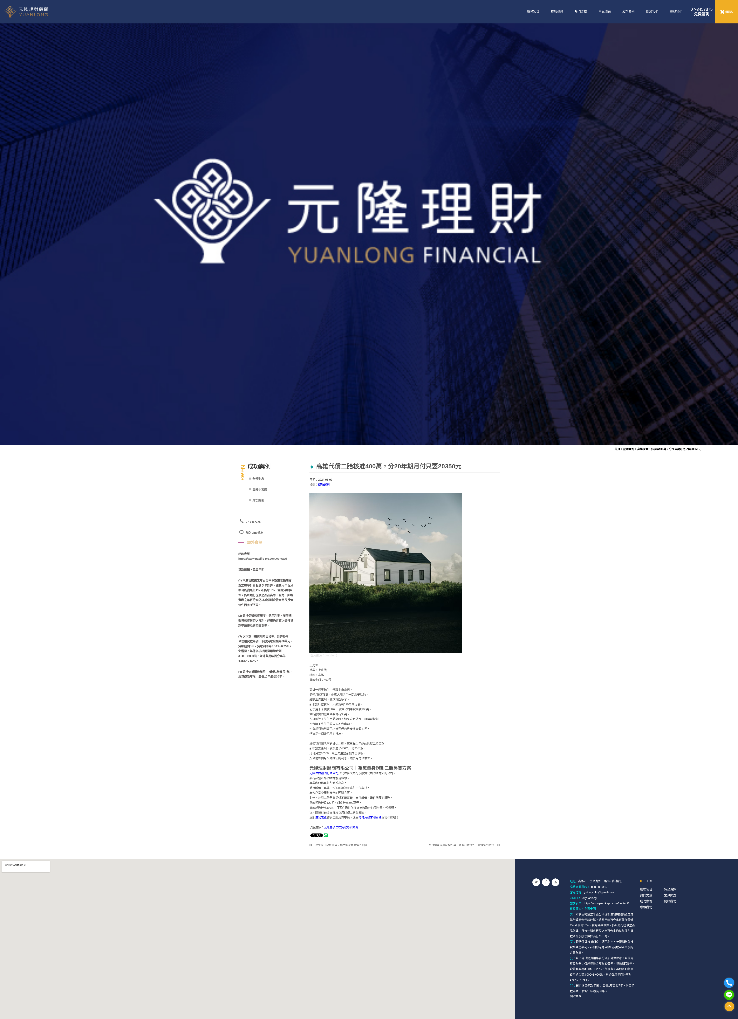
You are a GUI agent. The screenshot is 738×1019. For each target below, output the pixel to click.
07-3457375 (702, 11)
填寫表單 (321, 817)
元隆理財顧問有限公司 (323, 773)
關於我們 (652, 11)
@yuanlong (589, 897)
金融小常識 (260, 489)
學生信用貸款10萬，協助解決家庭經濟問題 (341, 845)
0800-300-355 (598, 886)
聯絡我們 (676, 11)
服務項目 (533, 11)
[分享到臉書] (546, 882)
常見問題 (604, 11)
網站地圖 (575, 996)
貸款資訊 (557, 11)
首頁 (617, 449)
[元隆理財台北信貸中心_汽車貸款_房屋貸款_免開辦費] (369, 222)
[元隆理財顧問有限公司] (35, 12)
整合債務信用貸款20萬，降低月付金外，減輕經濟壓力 (461, 845)
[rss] (555, 882)
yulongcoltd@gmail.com (599, 892)
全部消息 (258, 478)
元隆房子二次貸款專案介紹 (341, 827)
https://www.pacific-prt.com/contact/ (262, 558)
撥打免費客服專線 (369, 817)
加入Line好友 (254, 532)
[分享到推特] (536, 882)
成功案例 (628, 11)
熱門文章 (581, 11)
